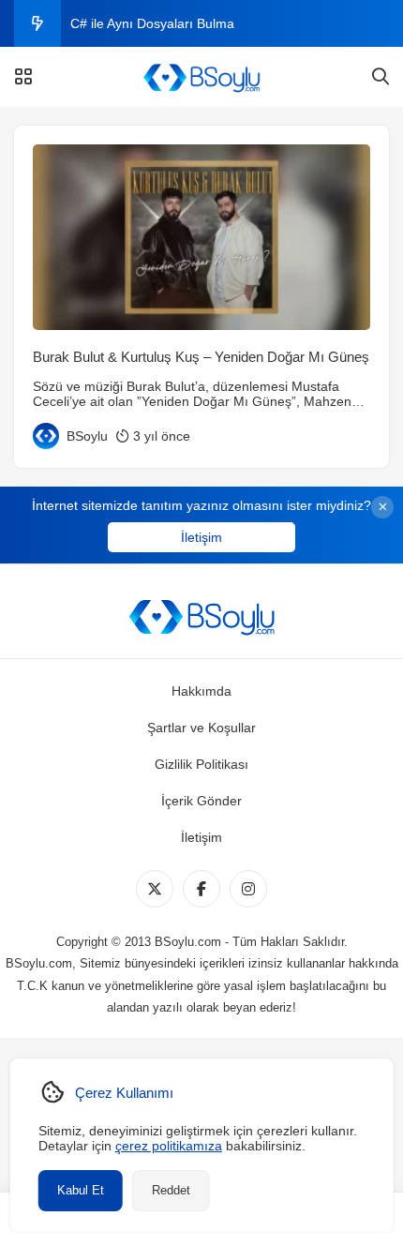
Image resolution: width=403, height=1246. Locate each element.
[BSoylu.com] (201, 77)
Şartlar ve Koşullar (201, 727)
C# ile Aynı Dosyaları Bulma (152, 23)
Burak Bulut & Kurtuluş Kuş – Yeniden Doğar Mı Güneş (201, 357)
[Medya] (154, 889)
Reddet (171, 1190)
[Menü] (23, 77)
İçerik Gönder (201, 800)
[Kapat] (382, 507)
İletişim (201, 537)
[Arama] (380, 76)
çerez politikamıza (168, 1145)
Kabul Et (80, 1190)
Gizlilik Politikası (201, 764)
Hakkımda (201, 690)
